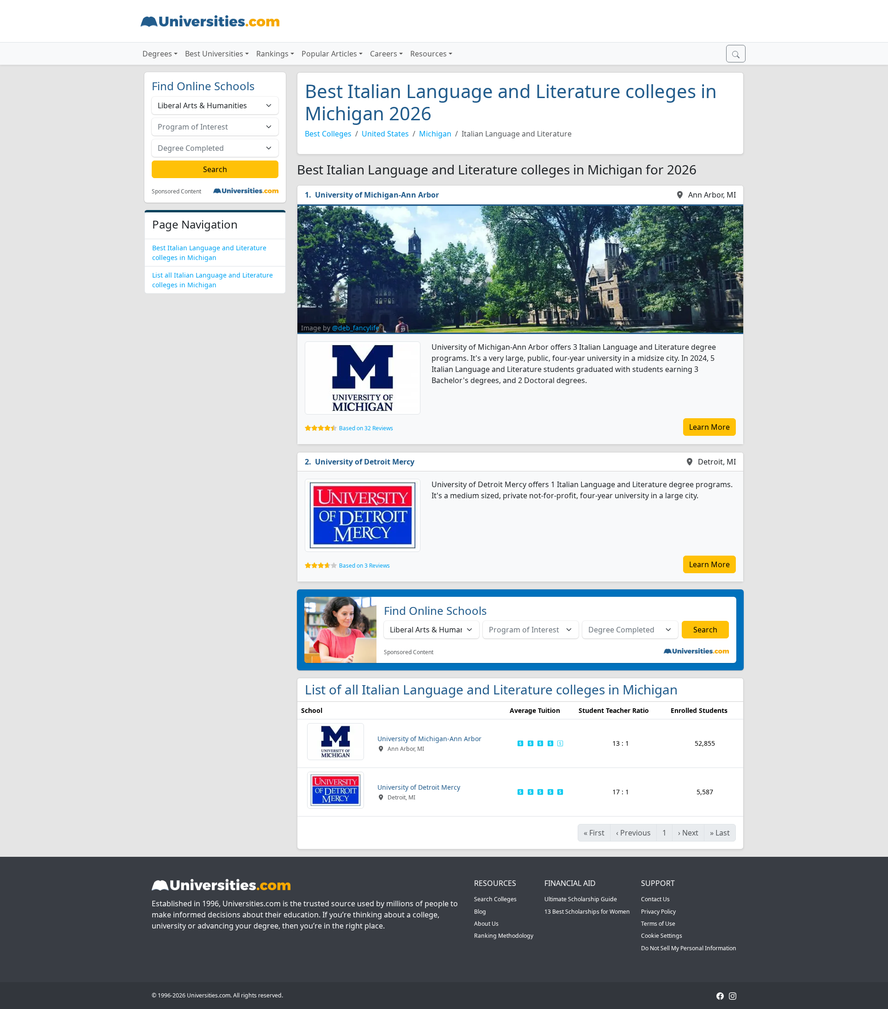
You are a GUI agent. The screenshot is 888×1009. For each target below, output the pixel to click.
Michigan (435, 134)
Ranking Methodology (503, 936)
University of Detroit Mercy (364, 462)
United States (385, 134)
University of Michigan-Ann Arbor (377, 195)
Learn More (709, 427)
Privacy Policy (658, 912)
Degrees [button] (157, 54)
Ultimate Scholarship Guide (580, 899)
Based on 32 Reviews (366, 428)
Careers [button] (383, 54)
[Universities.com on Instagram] (732, 995)
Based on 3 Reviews (364, 565)
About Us (486, 924)
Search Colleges (495, 899)
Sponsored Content (176, 191)
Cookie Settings (661, 936)
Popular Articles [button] (329, 54)
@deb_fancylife (355, 327)
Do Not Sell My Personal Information (688, 948)
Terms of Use (658, 924)
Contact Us (655, 899)
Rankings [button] (272, 54)
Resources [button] (428, 54)
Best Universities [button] (214, 54)
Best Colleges (328, 134)
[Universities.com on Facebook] (720, 995)
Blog (480, 912)
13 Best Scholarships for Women (587, 912)
